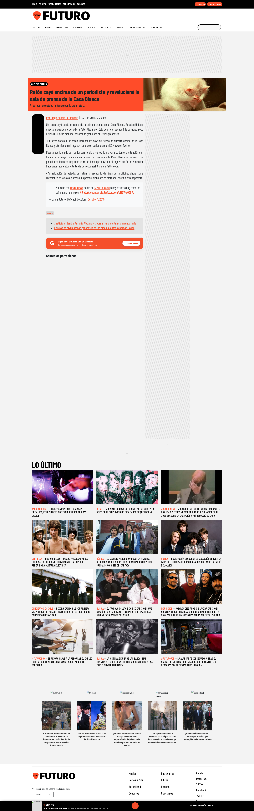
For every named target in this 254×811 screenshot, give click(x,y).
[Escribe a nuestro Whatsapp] (220, 14)
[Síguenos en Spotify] (216, 14)
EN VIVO (42, 4)
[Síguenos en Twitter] (206, 14)
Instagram (201, 778)
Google (199, 773)
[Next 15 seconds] (142, 805)
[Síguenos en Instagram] (192, 14)
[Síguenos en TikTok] (197, 14)
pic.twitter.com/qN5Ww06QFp (117, 192)
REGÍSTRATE (216, 4)
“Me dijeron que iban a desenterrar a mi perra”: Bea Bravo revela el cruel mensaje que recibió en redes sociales (162, 738)
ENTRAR (201, 4)
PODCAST (81, 4)
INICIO (34, 4)
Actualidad (78, 27)
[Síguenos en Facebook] (202, 14)
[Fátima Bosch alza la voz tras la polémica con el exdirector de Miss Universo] (91, 715)
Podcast (166, 787)
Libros (164, 780)
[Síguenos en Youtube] (211, 14)
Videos (120, 27)
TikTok (199, 784)
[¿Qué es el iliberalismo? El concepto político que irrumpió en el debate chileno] (197, 715)
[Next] (149, 805)
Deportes (92, 27)
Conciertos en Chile (137, 27)
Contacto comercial (43, 794)
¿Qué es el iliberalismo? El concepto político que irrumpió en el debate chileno (198, 736)
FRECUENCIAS (69, 4)
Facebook (201, 790)
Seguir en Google (131, 243)
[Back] (121, 805)
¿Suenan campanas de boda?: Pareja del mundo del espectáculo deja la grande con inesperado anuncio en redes (127, 739)
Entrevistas (106, 27)
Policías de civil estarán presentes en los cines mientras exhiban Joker (94, 228)
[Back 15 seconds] (128, 805)
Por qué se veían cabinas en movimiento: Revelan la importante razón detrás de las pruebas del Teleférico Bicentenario (56, 739)
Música (48, 27)
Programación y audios (203, 805)
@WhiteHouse (102, 188)
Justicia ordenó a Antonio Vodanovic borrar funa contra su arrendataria (95, 223)
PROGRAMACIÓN (54, 4)
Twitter (199, 795)
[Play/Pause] (135, 805)
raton (50, 213)
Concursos (156, 27)
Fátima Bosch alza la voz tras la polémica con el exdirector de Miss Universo (92, 736)
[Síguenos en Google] (188, 14)
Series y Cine (62, 27)
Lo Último (36, 27)
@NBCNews (76, 188)
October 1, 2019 (96, 199)
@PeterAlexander (89, 192)
